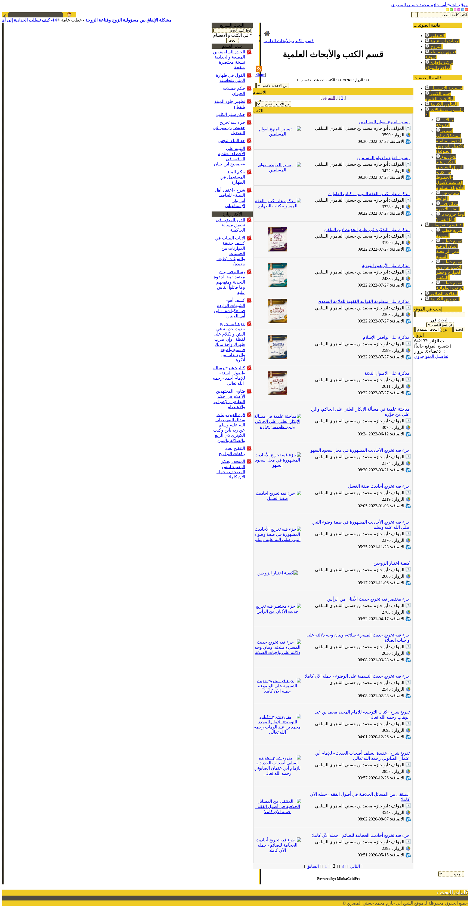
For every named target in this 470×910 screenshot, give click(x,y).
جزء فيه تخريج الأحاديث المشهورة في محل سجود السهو (360, 450)
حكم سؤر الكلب (230, 114)
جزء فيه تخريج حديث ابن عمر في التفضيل (229, 127)
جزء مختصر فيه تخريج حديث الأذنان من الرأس (368, 599)
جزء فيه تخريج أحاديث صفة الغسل (379, 486)
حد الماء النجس (231, 140)
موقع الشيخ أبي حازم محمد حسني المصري (429, 4)
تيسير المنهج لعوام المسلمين (384, 121)
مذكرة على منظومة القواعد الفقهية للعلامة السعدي (364, 301)
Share (260, 74)
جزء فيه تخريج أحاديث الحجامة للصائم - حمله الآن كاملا (361, 835)
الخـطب (437, 35)
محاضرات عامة (444, 41)
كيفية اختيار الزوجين (391, 563)
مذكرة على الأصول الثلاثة (387, 373)
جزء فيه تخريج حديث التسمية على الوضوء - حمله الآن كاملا (357, 676)
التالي (355, 866)
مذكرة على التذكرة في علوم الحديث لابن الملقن (367, 229)
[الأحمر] (466, 9)
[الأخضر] (451, 9)
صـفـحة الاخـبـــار (445, 88)
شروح (435, 46)
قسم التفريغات (444, 225)
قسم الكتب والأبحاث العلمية (289, 40)
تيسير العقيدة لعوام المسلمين (383, 157)
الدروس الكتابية (444, 299)
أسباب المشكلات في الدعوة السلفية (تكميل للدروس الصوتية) (450, 140)
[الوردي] (455, 9)
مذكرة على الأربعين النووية (386, 265)
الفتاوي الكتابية (443, 104)
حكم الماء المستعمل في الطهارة (232, 177)
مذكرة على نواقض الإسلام (386, 337)
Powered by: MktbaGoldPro (338, 879)
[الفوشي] (458, 9)
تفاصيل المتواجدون (431, 356)
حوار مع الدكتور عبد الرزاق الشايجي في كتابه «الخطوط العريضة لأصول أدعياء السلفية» (449, 172)
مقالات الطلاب (443, 293)
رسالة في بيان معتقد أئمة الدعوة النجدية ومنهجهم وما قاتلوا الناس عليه (229, 282)
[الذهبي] (447, 9)
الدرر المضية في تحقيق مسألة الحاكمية (230, 224)
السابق (329, 97)
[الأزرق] (462, 9)
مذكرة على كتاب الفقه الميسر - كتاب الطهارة (369, 193)
